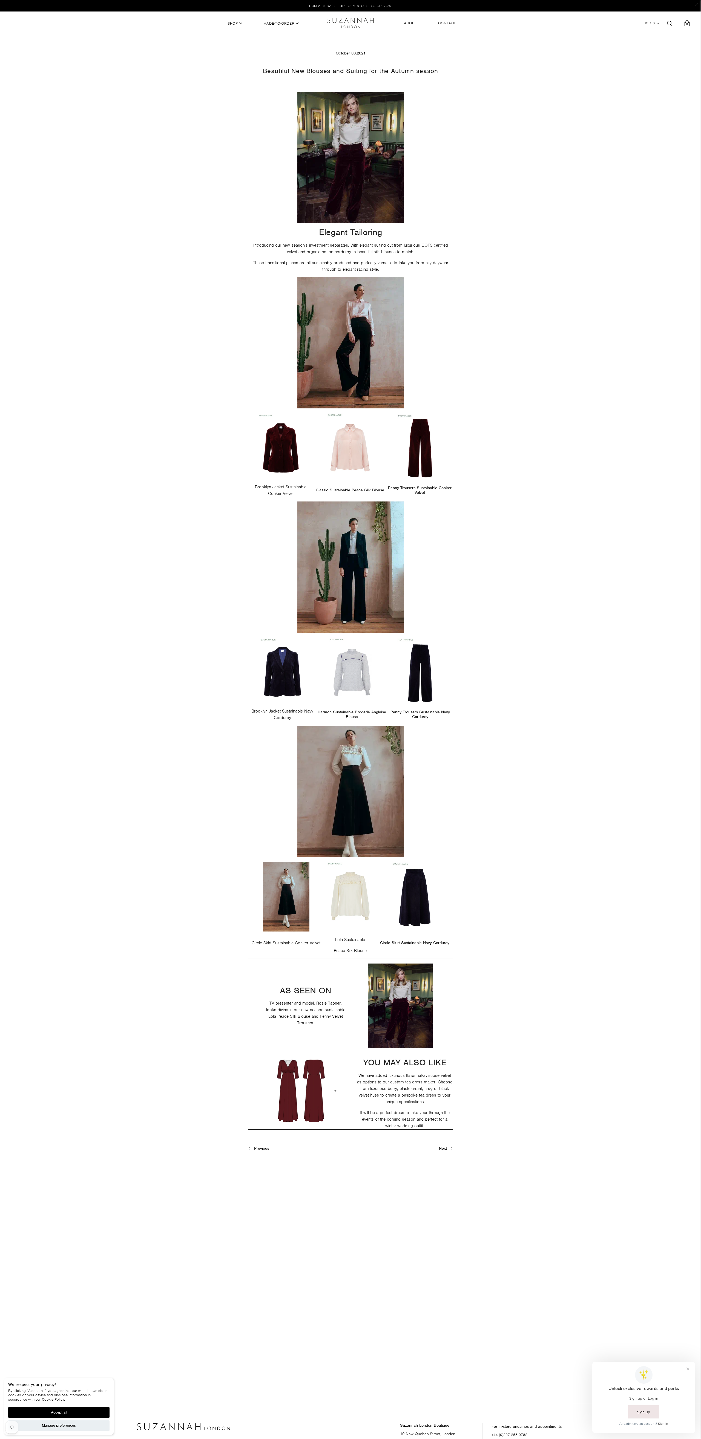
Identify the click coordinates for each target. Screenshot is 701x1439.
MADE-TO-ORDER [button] (279, 23)
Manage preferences (59, 1425)
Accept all (59, 1412)
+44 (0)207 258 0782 (509, 1434)
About (410, 23)
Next (443, 1148)
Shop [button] (233, 23)
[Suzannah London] (350, 23)
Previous (261, 1148)
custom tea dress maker (412, 1082)
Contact (447, 23)
